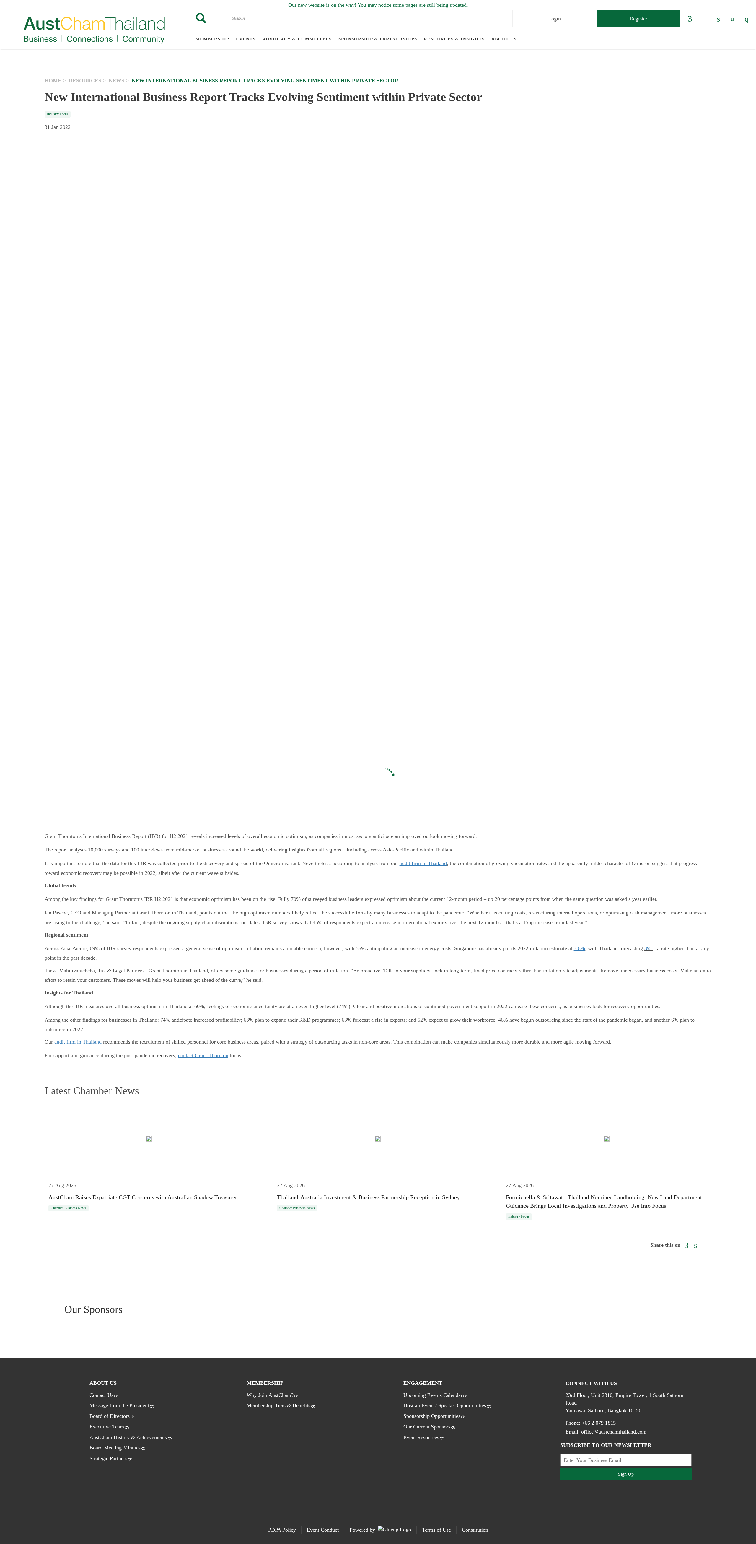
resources (85, 81)
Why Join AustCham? (270, 1395)
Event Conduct (323, 1530)
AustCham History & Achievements (128, 1437)
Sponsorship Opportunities (431, 1416)
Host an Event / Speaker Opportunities (444, 1405)
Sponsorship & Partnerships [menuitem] (377, 39)
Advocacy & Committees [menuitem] (297, 39)
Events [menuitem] (245, 39)
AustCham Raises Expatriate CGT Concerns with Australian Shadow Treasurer (142, 1197)
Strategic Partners (108, 1458)
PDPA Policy (282, 1530)
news (116, 81)
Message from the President (119, 1405)
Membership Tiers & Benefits (278, 1405)
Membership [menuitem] (212, 39)
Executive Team (106, 1427)
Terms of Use (436, 1530)
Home (53, 81)
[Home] (94, 30)
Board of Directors (109, 1416)
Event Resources (421, 1437)
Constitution (475, 1530)
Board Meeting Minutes (115, 1448)
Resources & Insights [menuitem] (454, 39)
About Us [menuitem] (504, 39)
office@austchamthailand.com (613, 1432)
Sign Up (626, 1474)
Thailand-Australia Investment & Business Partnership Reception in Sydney (368, 1197)
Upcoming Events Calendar (432, 1395)
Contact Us (101, 1395)
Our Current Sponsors (426, 1427)
